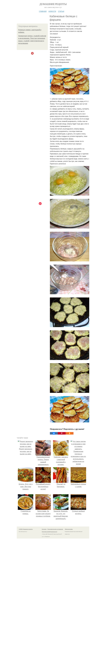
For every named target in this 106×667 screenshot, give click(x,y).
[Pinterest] (62, 433)
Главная (43, 10)
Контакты (44, 529)
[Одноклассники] (69, 433)
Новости (52, 10)
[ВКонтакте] (54, 433)
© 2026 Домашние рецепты (26, 529)
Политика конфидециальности (49, 531)
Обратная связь (69, 529)
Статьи (61, 10)
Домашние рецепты (53, 4)
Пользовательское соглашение (55, 529)
